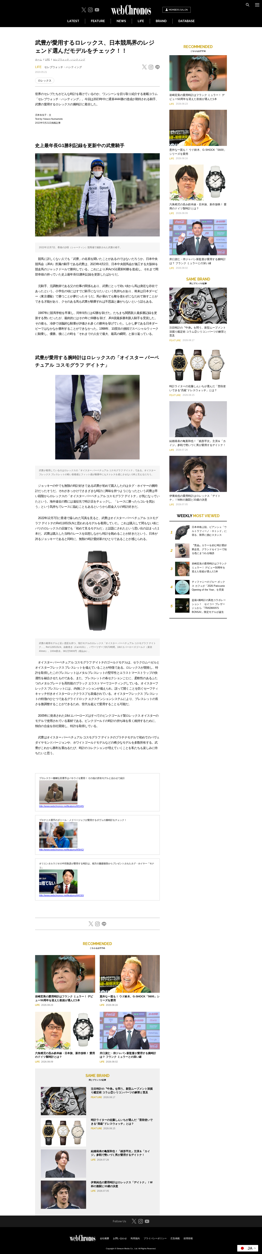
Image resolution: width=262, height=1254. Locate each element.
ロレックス (44, 80)
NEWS (121, 21)
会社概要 (104, 1238)
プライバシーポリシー (155, 1238)
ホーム (38, 59)
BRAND (161, 21)
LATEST (73, 21)
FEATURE (98, 21)
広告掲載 (175, 1238)
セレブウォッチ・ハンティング (69, 59)
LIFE (141, 21)
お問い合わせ (120, 1238)
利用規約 (135, 1238)
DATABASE (186, 21)
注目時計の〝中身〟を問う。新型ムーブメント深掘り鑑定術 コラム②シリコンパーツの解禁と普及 (198, 331)
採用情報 (188, 1238)
